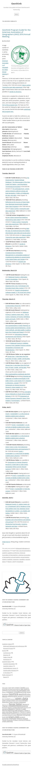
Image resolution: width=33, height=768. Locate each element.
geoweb (20, 696)
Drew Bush (20, 561)
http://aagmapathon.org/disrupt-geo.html (18, 374)
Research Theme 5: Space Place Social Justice (16, 712)
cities (22, 689)
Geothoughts (12, 696)
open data (21, 698)
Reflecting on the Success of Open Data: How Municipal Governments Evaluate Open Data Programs (18, 204)
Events (4, 650)
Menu (16, 14)
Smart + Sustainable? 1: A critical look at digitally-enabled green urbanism (18, 427)
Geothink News (6, 661)
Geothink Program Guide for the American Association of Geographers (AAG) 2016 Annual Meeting (16, 33)
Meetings (5, 655)
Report (5, 677)
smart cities (13, 716)
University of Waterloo (24, 720)
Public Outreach (6, 675)
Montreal (12, 699)
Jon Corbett (6, 699)
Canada (22, 688)
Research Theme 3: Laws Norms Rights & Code (14, 709)
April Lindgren (16, 688)
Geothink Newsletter (9, 664)
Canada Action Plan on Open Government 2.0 (15, 688)
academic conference (13, 553)
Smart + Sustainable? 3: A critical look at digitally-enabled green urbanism (18, 478)
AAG (17, 550)
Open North (19, 700)
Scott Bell (5, 717)
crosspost (9, 692)
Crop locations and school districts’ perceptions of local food (18, 520)
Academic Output (7, 644)
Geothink (16, 3)
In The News (6, 673)
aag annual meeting (24, 550)
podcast (22, 702)
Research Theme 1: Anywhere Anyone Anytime (15, 705)
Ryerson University (23, 715)
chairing (4, 559)
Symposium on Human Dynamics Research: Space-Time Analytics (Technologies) (18, 398)
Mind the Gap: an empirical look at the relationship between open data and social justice (18, 231)
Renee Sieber (15, 704)
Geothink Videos (8, 666)
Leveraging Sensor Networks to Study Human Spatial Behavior (18, 394)
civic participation (21, 690)
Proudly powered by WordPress (10, 764)
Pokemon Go (5, 704)
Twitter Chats (7, 657)
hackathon (27, 696)
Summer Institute (9, 718)
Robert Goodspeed (21, 713)
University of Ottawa (12, 720)
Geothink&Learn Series (9, 668)
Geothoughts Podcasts (9, 670)
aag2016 (4, 553)
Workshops (6, 659)
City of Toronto (12, 690)
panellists (22, 559)
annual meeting (24, 557)
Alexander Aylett (6, 688)
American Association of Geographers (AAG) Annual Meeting (5, 67)
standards (22, 717)
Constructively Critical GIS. (13, 306)
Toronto (4, 720)
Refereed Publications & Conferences (13, 646)
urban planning (7, 721)
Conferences (7, 653)
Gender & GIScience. (15, 92)
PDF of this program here (9, 105)
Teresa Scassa (22, 718)
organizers (16, 559)
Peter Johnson (14, 702)
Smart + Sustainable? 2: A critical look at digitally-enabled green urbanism (17, 453)
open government (8, 700)
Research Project (8, 648)
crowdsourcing (20, 692)
